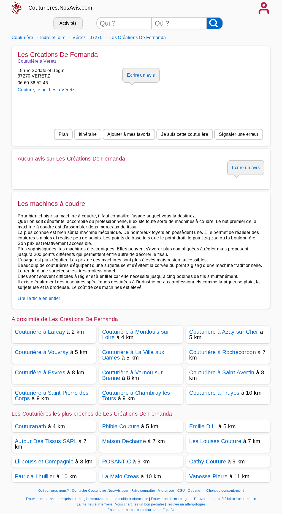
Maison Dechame (124, 441)
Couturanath (30, 426)
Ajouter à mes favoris (128, 134)
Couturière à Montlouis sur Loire (135, 334)
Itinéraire (88, 134)
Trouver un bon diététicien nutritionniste (225, 499)
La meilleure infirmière (95, 504)
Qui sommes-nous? (53, 491)
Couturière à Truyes (214, 393)
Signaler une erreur (238, 134)
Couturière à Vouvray (41, 352)
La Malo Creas (120, 476)
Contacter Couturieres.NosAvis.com (100, 491)
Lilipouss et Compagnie (44, 461)
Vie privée (166, 491)
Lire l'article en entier (39, 298)
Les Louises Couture (215, 441)
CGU (181, 491)
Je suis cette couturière (184, 134)
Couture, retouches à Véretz (46, 89)
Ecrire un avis (141, 75)
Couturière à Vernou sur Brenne (132, 375)
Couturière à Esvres (40, 372)
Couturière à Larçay (40, 332)
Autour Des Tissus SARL (46, 441)
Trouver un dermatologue (171, 499)
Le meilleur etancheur (131, 499)
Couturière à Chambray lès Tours (136, 395)
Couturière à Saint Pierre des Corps (51, 395)
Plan (63, 134)
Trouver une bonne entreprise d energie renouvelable (69, 499)
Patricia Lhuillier (35, 476)
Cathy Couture (207, 461)
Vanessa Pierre (208, 476)
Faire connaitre (143, 491)
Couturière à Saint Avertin (221, 372)
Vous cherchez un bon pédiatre (140, 504)
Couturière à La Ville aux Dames (133, 355)
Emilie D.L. (203, 426)
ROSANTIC (116, 461)
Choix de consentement (225, 491)
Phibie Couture (120, 426)
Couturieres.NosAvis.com (60, 8)
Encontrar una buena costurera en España (140, 510)
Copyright (196, 491)
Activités (68, 23)
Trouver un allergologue (186, 504)
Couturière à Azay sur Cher (223, 332)
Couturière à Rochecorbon (222, 352)
